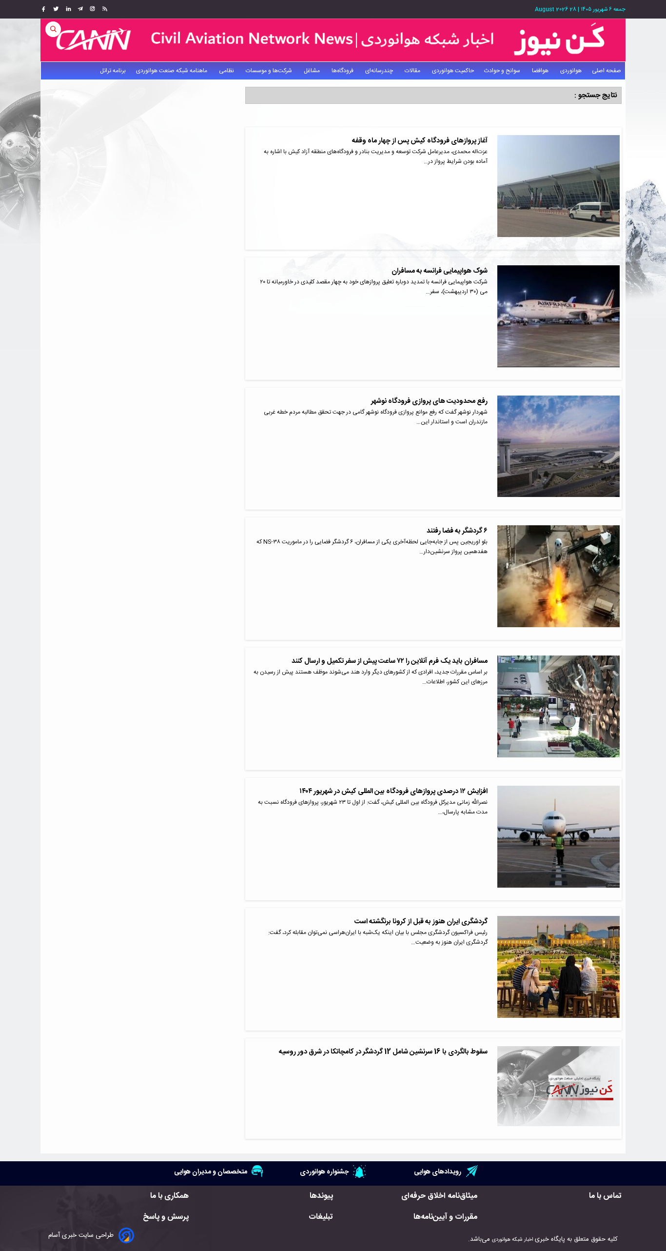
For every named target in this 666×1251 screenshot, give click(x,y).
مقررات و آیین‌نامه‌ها (445, 1217)
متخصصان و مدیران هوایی (210, 1171)
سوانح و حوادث (503, 71)
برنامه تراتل (113, 71)
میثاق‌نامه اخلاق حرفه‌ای (439, 1196)
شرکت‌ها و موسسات (270, 71)
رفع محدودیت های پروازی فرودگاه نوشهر (429, 401)
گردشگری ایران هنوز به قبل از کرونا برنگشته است (421, 922)
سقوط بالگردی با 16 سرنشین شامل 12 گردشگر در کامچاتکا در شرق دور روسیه (383, 1052)
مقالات (413, 71)
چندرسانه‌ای (379, 71)
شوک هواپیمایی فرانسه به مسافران (440, 271)
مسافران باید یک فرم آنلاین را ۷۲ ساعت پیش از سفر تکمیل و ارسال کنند (390, 661)
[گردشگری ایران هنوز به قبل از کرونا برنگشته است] (558, 969)
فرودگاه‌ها (343, 71)
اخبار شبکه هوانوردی (512, 1239)
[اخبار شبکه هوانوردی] (333, 40)
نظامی (227, 71)
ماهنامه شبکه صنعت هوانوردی (172, 71)
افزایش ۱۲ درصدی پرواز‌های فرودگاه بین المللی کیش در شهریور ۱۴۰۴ (393, 791)
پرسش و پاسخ (166, 1217)
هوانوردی (571, 71)
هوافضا (541, 71)
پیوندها (321, 1196)
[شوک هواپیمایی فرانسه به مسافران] (558, 318)
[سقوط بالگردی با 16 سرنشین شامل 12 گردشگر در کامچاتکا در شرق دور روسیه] (558, 1088)
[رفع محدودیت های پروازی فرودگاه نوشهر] (558, 449)
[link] (103, 9)
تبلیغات (321, 1217)
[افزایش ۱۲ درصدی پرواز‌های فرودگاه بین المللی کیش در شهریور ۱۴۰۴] (558, 839)
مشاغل (312, 71)
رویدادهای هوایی (437, 1171)
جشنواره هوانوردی (324, 1171)
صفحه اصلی (606, 71)
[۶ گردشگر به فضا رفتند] (558, 578)
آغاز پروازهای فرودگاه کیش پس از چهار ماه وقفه (420, 141)
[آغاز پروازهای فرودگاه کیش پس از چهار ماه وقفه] (558, 188)
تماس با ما (605, 1196)
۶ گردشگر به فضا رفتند (457, 531)
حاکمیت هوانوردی (453, 71)
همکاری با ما (169, 1196)
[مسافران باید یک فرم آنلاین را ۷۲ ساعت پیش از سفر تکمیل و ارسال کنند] (558, 708)
